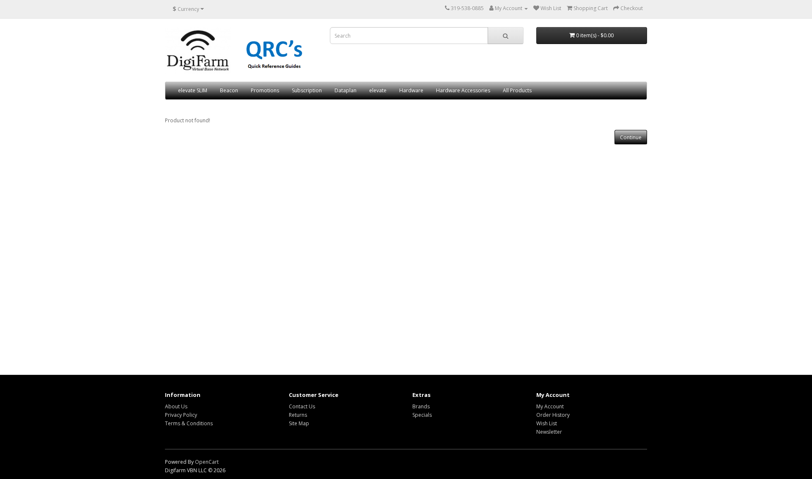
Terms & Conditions (189, 423)
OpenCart (207, 461)
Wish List (546, 423)
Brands (421, 406)
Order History (553, 414)
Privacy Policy (181, 414)
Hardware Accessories (463, 90)
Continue (631, 137)
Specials (422, 414)
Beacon (229, 90)
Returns (298, 414)
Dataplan (346, 90)
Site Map (299, 423)
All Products (517, 90)
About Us (176, 406)
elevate (378, 90)
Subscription (307, 90)
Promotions (265, 90)
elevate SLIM (192, 90)
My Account (550, 406)
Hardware (411, 90)
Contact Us (302, 406)
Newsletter (549, 431)
